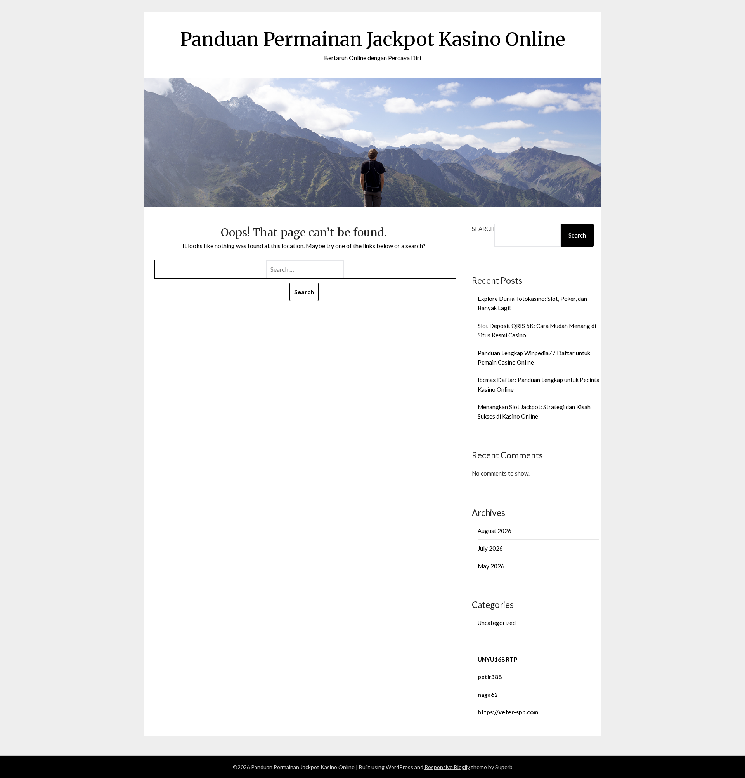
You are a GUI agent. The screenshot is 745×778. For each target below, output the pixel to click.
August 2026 (494, 530)
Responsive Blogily (447, 767)
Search (483, 228)
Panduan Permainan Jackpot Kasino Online (372, 39)
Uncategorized (497, 622)
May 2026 (491, 566)
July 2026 (490, 548)
